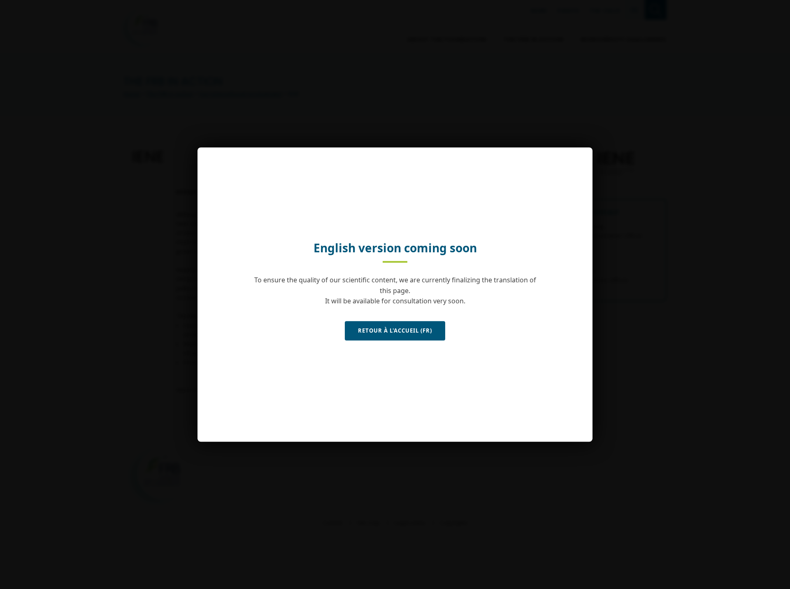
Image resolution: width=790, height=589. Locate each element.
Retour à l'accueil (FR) (395, 330)
